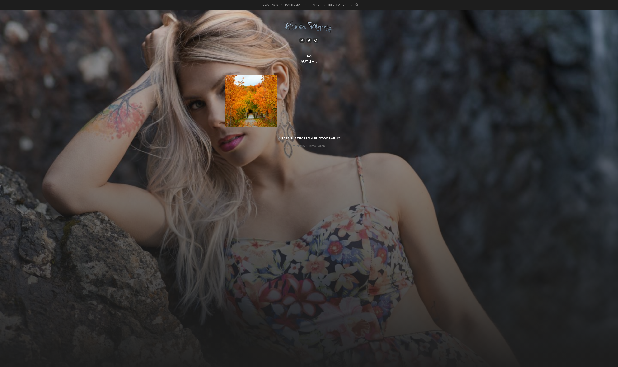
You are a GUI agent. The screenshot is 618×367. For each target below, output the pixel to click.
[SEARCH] (357, 4)
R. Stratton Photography (315, 138)
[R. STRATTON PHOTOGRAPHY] (309, 27)
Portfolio (292, 4)
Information (337, 4)
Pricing (314, 4)
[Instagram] (315, 40)
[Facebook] (302, 40)
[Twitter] (309, 40)
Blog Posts (271, 4)
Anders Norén (315, 146)
